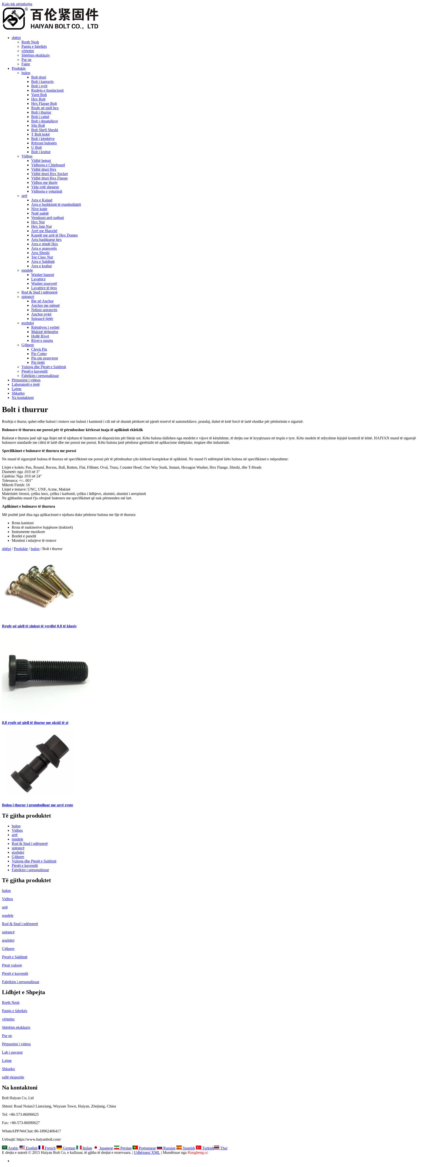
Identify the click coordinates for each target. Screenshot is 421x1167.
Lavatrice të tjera (44, 288)
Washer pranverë (44, 283)
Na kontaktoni (23, 398)
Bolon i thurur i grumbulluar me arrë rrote (37, 805)
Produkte (19, 68)
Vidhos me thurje (44, 182)
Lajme (16, 389)
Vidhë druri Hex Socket (49, 174)
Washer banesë (42, 275)
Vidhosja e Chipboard (48, 165)
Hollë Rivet (40, 336)
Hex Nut (38, 222)
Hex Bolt (38, 99)
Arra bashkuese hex (46, 239)
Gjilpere (27, 345)
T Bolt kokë (40, 134)
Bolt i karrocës (42, 81)
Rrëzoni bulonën (44, 143)
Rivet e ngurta (42, 340)
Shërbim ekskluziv (35, 55)
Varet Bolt (39, 95)
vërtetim (27, 51)
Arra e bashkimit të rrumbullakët (56, 204)
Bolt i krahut (40, 152)
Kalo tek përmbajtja (17, 4)
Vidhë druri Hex (43, 169)
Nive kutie (39, 209)
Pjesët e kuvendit (34, 371)
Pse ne (26, 60)
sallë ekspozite (13, 1077)
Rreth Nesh (30, 42)
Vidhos (26, 156)
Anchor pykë (41, 314)
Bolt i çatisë (40, 117)
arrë (24, 196)
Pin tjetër (38, 362)
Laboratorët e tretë (26, 384)
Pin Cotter (39, 354)
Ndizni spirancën (44, 310)
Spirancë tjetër (42, 318)
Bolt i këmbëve (43, 139)
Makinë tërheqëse (44, 332)
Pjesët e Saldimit (14, 957)
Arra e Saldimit (43, 261)
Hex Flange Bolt (44, 103)
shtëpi (16, 38)
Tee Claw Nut (42, 257)
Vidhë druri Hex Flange (49, 178)
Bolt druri (38, 77)
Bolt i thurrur (41, 112)
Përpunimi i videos (26, 380)
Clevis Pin (39, 349)
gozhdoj (27, 323)
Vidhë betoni (41, 160)
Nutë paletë (40, 213)
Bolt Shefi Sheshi (44, 130)
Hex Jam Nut (41, 226)
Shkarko (18, 393)
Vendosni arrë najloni (47, 218)
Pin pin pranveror (44, 358)
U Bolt (36, 147)
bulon (25, 73)
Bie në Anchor (42, 301)
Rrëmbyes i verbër (45, 327)
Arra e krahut (41, 266)
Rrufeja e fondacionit (47, 90)
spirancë (27, 297)
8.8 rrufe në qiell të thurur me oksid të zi (35, 723)
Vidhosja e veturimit (46, 191)
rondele (27, 270)
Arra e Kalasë (41, 200)
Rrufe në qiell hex (45, 108)
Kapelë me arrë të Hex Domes (54, 235)
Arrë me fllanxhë (44, 231)
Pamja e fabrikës (34, 46)
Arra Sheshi (40, 253)
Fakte (25, 64)
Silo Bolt (38, 125)
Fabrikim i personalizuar (40, 376)
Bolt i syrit (39, 86)
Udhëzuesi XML (147, 1152)
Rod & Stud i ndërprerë (39, 292)
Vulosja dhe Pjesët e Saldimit (43, 367)
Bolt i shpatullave (44, 121)
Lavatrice (38, 279)
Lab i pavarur (12, 1052)
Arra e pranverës (44, 248)
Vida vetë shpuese (45, 187)
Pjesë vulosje (12, 965)
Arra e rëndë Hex (44, 244)
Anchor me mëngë (45, 305)
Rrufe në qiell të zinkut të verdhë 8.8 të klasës (39, 626)
